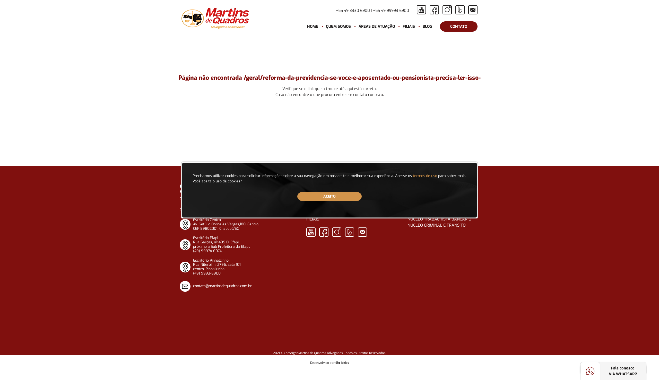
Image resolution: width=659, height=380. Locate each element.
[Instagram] (447, 9)
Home (312, 26)
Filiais (409, 26)
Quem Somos (338, 26)
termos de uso (425, 175)
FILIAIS (312, 219)
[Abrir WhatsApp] (646, 367)
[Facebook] (434, 9)
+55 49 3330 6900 (353, 10)
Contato (458, 26)
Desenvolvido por (329, 363)
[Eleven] (460, 9)
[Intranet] (473, 9)
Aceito (329, 196)
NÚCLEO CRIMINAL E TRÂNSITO (436, 225)
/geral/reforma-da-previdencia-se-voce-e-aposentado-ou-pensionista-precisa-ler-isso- (362, 78)
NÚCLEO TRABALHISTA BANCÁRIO (439, 219)
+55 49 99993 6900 (391, 10)
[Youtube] (421, 9)
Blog (427, 26)
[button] (377, 27)
